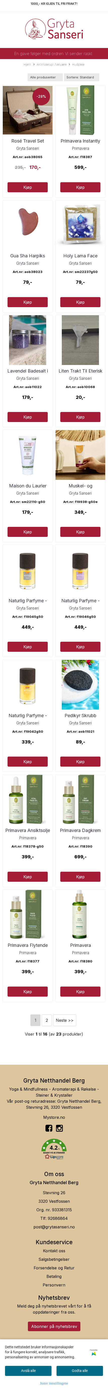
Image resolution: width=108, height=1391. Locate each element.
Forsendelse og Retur (54, 1267)
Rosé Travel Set (27, 141)
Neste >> (65, 1020)
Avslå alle (28, 1371)
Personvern (54, 1284)
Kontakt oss (54, 1250)
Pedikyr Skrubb (80, 715)
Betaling (54, 1276)
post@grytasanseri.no (54, 1226)
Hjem (27, 64)
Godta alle (80, 1371)
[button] (54, 1150)
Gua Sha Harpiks (27, 255)
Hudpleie (78, 64)
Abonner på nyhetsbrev (54, 1326)
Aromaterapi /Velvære (52, 64)
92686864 (58, 1218)
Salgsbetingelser (54, 1259)
